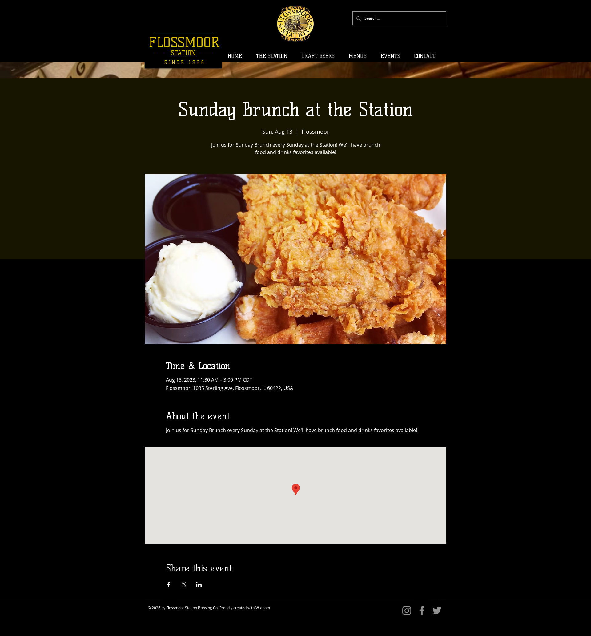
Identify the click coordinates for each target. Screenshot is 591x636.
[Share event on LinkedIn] (199, 584)
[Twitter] (437, 611)
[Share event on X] (184, 584)
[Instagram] (407, 611)
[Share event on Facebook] (169, 584)
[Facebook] (422, 611)
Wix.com (262, 607)
